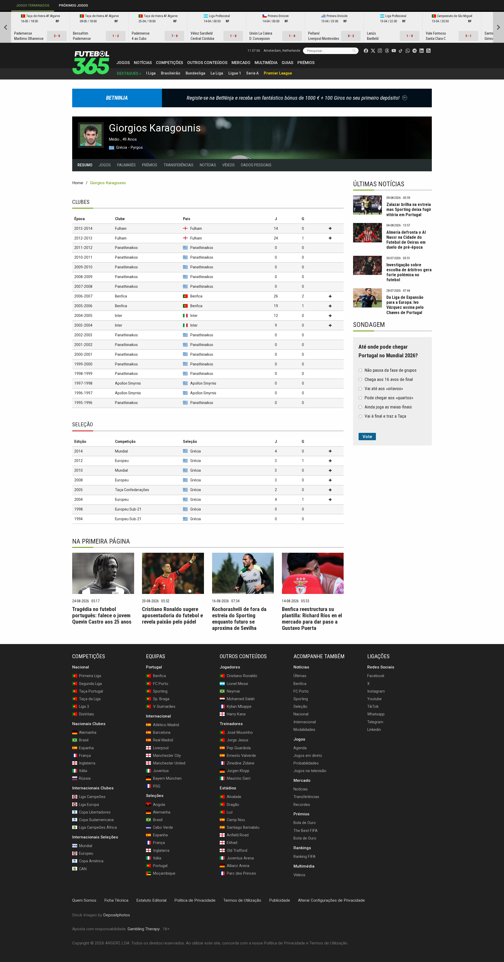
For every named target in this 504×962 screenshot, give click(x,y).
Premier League (278, 73)
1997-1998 (83, 383)
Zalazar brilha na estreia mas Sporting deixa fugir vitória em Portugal (408, 209)
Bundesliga (195, 73)
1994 (78, 519)
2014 (78, 451)
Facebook (375, 675)
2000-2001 (83, 354)
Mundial (121, 451)
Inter (118, 315)
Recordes (301, 804)
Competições (169, 62)
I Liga (151, 73)
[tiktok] (400, 51)
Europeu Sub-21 (128, 509)
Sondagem (369, 324)
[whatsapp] (408, 51)
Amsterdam (282, 50)
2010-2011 (83, 257)
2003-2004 (83, 325)
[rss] (428, 51)
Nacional (300, 714)
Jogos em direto (307, 755)
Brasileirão (170, 73)
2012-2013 (83, 238)
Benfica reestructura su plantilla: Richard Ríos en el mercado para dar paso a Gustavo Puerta (312, 618)
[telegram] (414, 51)
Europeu (122, 461)
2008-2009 (83, 277)
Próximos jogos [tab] (73, 5)
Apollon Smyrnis (128, 383)
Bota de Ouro (304, 838)
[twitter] (373, 51)
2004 (78, 499)
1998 (78, 509)
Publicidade (279, 900)
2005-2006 (83, 306)
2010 (78, 470)
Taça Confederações (132, 490)
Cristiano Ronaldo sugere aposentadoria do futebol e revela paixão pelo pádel (172, 615)
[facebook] (366, 51)
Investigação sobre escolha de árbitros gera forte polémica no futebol (409, 272)
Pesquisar (354, 50)
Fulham (121, 228)
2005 (78, 490)
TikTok (373, 706)
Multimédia (266, 62)
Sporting (300, 699)
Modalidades (304, 729)
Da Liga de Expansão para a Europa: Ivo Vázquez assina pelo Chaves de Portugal (405, 305)
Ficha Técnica (116, 900)
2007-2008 (83, 286)
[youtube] (394, 51)
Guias (287, 62)
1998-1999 (83, 373)
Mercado (241, 62)
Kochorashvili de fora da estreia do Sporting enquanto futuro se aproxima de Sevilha (239, 618)
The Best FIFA (305, 830)
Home (77, 182)
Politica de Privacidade (195, 900)
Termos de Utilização (242, 900)
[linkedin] (421, 51)
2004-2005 (83, 315)
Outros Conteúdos (207, 62)
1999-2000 (83, 364)
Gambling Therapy (144, 929)
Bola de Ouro (304, 822)
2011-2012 (83, 248)
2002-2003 (83, 335)
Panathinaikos (126, 248)
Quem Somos (84, 900)
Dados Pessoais (256, 165)
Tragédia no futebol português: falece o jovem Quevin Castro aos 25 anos (102, 615)
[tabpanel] (252, 27)
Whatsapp (376, 714)
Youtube (374, 699)
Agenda (300, 747)
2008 (78, 480)
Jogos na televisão (309, 770)
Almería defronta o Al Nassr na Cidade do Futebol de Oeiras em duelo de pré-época (406, 240)
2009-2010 (83, 267)
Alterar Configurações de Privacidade (331, 900)
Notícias (143, 62)
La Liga (217, 73)
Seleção (300, 706)
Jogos (123, 62)
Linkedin (374, 729)
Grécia (195, 451)
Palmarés (126, 165)
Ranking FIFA (304, 856)
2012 (78, 461)
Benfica (121, 296)
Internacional (304, 721)
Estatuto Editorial (151, 900)
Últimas (299, 675)
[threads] (387, 51)
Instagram (376, 691)
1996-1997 (83, 393)
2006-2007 (83, 296)
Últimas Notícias (378, 184)
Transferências (178, 165)
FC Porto (301, 691)
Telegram (375, 721)
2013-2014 (83, 228)
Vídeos (228, 165)
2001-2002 (83, 345)
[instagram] (380, 51)
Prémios (305, 62)
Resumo (84, 165)
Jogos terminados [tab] (32, 5)
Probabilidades (306, 763)
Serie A (252, 73)
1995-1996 (83, 403)
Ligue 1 (234, 73)
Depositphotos (116, 914)
